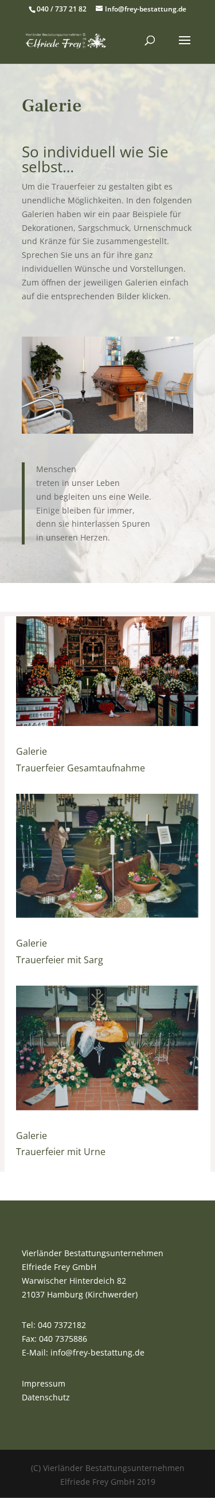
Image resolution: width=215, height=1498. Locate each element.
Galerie (31, 751)
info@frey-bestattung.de (97, 1352)
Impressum (43, 1383)
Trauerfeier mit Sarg (59, 959)
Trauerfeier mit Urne (60, 1151)
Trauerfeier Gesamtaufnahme (80, 768)
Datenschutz (46, 1397)
